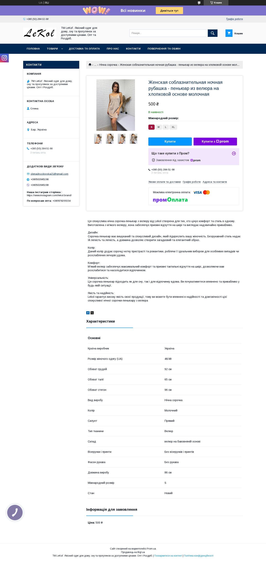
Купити (170, 141)
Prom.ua (151, 548)
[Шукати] (213, 33)
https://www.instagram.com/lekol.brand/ (49, 195)
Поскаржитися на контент (168, 555)
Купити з (208, 141)
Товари (52, 48)
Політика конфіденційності (198, 555)
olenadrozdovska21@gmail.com (49, 173)
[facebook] (88, 313)
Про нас (113, 48)
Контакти (133, 48)
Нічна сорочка (108, 64)
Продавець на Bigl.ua (133, 552)
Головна (33, 48)
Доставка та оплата (84, 48)
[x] (92, 313)
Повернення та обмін (164, 48)
